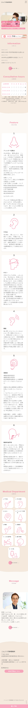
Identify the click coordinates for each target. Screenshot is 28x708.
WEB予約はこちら (14, 671)
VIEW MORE (14, 562)
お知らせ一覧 (14, 68)
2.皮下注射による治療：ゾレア (13, 183)
